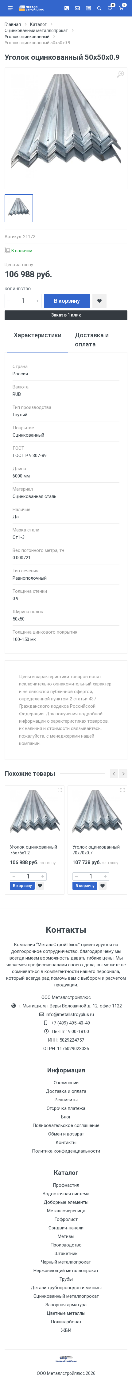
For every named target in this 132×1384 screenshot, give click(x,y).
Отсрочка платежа (66, 1108)
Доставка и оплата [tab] (92, 339)
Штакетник (66, 1253)
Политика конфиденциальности (66, 1151)
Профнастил (66, 1185)
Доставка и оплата (66, 1091)
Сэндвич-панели (66, 1228)
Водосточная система (66, 1193)
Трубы (66, 1279)
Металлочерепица (66, 1211)
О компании (66, 1082)
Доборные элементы (66, 1202)
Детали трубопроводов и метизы (66, 1287)
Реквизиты (66, 1100)
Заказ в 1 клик (66, 315)
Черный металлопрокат (66, 1262)
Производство (66, 1245)
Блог (66, 1117)
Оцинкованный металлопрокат (66, 1296)
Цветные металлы (66, 1313)
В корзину (67, 301)
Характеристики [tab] (37, 335)
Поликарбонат (66, 1322)
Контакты (66, 1142)
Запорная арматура (66, 1304)
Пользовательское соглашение (66, 1125)
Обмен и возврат (66, 1134)
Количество (18, 289)
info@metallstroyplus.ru (70, 1014)
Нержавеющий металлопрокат (66, 1270)
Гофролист (66, 1219)
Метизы (66, 1236)
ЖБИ (66, 1330)
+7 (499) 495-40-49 (70, 1023)
